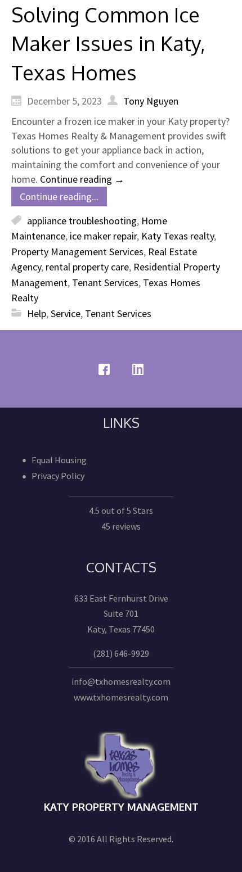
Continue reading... (59, 196)
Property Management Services (77, 251)
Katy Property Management (121, 807)
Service (65, 313)
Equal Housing (59, 460)
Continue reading (82, 179)
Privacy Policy (58, 475)
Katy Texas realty (177, 235)
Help (36, 313)
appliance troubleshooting (82, 220)
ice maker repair (103, 235)
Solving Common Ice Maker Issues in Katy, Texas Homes (108, 43)
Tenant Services (105, 282)
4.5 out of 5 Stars (121, 510)
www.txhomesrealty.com (121, 697)
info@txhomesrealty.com (121, 681)
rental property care (87, 266)
